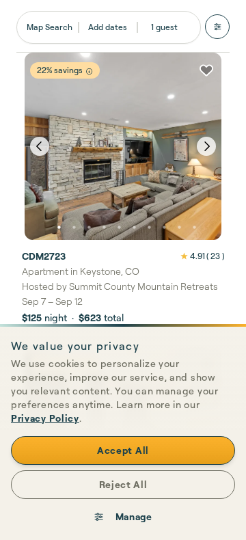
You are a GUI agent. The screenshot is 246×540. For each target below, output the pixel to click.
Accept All (123, 450)
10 (194, 227)
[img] (89, 71)
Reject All (123, 484)
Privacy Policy (45, 418)
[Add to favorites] (206, 70)
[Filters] (217, 26)
